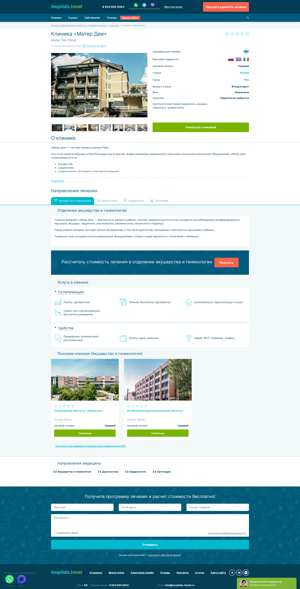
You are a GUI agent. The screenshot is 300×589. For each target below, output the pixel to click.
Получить (226, 262)
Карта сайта (218, 572)
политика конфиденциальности (227, 533)
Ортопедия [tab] (161, 200)
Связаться (84, 433)
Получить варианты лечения (226, 7)
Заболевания (92, 17)
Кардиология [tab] (136, 200)
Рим (246, 79)
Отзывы (112, 17)
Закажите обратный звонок (164, 555)
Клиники (56, 17)
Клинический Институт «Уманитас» (78, 410)
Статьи (199, 572)
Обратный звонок (173, 7)
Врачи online (130, 17)
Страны (72, 17)
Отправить (150, 544)
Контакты (183, 572)
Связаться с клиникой (200, 127)
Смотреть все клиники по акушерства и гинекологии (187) (90, 446)
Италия (244, 72)
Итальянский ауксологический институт (155, 410)
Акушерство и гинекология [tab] (75, 200)
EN (85, 585)
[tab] (150, 292)
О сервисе (96, 572)
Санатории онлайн (142, 572)
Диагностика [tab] (109, 200)
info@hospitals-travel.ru (179, 585)
